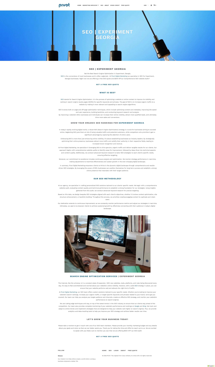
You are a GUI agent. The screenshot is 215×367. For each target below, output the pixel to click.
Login (116, 350)
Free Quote (125, 5)
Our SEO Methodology (107, 179)
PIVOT (108, 355)
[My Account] (151, 5)
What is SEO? (108, 93)
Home (79, 5)
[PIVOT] (66, 5)
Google (137, 306)
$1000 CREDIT (115, 5)
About (107, 5)
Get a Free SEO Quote (107, 84)
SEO (102, 5)
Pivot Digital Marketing (119, 76)
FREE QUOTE (132, 350)
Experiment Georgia (111, 69)
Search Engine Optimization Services (93, 276)
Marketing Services (90, 5)
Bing (144, 306)
